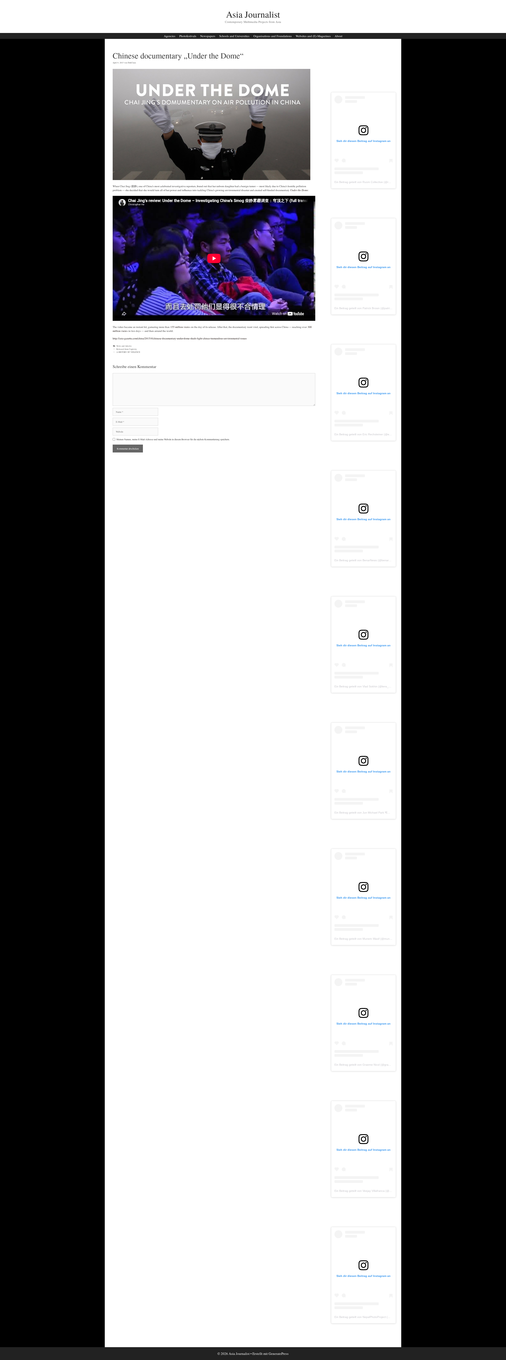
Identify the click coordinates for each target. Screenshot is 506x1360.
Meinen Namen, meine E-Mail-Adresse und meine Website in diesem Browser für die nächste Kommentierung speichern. (173, 439)
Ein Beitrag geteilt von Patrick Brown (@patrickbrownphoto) (371, 308)
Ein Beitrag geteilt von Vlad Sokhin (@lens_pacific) (365, 686)
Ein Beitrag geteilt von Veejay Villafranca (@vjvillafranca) (369, 1190)
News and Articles (124, 345)
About (338, 36)
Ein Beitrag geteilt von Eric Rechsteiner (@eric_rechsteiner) (371, 434)
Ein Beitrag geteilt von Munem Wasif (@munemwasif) (367, 938)
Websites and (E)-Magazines (313, 36)
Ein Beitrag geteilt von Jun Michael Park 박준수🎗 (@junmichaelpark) (376, 812)
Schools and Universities (234, 36)
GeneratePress (279, 1353)
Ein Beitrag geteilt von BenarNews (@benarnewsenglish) (369, 560)
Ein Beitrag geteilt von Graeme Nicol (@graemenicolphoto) (371, 1064)
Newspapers (207, 36)
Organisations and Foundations (272, 36)
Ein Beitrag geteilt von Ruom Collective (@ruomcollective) (370, 182)
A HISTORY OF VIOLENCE (128, 352)
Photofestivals (187, 36)
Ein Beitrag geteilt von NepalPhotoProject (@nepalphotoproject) (374, 1317)
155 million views (180, 327)
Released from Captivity (126, 349)
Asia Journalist (253, 14)
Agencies (169, 36)
